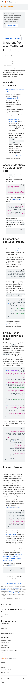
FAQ (2, 652)
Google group (4, 645)
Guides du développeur (7, 607)
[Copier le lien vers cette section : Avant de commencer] (18, 86)
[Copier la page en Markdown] (15, 50)
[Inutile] (23, 35)
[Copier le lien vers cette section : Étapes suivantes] (4, 470)
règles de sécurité (11, 535)
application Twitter (14, 156)
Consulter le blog (5, 623)
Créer (15, 32)
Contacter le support (6, 640)
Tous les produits (5, 672)
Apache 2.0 (11, 591)
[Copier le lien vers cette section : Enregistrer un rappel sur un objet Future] (12, 339)
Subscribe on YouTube (6, 631)
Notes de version (5, 647)
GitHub (3, 617)
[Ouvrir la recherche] (15, 2)
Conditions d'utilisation (6, 678)
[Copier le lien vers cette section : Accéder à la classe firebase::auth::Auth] (10, 171)
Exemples (3, 612)
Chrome (3, 665)
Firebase (5, 32)
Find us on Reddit (5, 626)
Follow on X (4, 628)
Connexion (23, 2)
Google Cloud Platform (7, 670)
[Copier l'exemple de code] (23, 185)
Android (3, 662)
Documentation (7, 7)
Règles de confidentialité (20, 678)
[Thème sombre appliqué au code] (21, 185)
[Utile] (20, 35)
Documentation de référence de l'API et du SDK (13, 609)
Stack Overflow (5, 642)
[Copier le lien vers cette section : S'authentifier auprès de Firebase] (4, 245)
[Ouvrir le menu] (2, 2)
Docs (10, 32)
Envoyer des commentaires (12, 38)
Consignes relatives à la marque (9, 650)
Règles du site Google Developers (16, 592)
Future (8, 325)
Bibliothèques (4, 614)
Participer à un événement (7, 633)
